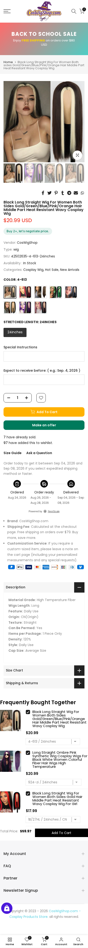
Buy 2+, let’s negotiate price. (28, 231)
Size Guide (13, 453)
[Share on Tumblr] (63, 193)
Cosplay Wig (33, 269)
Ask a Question (39, 453)
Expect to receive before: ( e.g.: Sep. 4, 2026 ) (42, 370)
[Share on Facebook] (43, 193)
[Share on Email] (76, 193)
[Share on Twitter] (49, 193)
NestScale (54, 511)
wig (16, 249)
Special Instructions (20, 347)
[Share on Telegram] (69, 193)
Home (8, 62)
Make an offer (49, 426)
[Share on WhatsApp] (82, 193)
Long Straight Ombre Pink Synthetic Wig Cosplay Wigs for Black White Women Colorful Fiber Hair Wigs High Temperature (59, 759)
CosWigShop (27, 242)
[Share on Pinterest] (56, 193)
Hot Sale (51, 269)
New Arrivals (69, 269)
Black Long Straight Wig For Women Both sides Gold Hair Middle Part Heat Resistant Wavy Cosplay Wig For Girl (57, 798)
